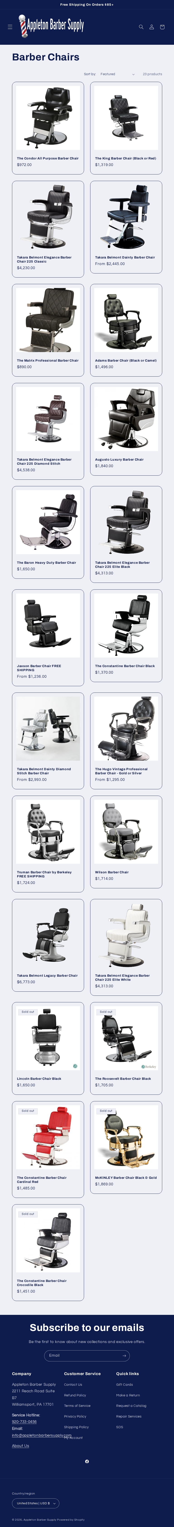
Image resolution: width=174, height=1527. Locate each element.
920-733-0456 (24, 1422)
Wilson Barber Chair (112, 872)
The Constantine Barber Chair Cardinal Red (41, 1180)
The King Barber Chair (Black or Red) (125, 158)
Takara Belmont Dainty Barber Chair (125, 257)
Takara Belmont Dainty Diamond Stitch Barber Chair (44, 771)
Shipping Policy (76, 1427)
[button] (10, 27)
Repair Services (128, 1416)
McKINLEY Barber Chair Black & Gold (126, 1177)
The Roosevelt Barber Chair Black (123, 1078)
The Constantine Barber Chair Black (125, 666)
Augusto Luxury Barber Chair (119, 459)
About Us (20, 1446)
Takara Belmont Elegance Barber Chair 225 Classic (44, 259)
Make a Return (128, 1395)
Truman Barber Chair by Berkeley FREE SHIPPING (44, 874)
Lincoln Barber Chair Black (39, 1078)
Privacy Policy (75, 1416)
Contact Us (73, 1384)
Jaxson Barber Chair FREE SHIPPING (39, 668)
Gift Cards (124, 1384)
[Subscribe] (124, 1355)
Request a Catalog (131, 1406)
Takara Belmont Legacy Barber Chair (47, 975)
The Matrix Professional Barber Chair (48, 360)
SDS (119, 1427)
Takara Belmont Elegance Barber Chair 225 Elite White (122, 977)
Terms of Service (77, 1406)
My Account (73, 1438)
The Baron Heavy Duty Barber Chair (46, 562)
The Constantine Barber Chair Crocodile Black (41, 1283)
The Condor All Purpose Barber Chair (48, 158)
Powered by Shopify (71, 1520)
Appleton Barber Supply (40, 1520)
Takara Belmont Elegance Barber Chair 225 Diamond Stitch (44, 461)
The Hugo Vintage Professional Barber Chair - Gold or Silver (121, 771)
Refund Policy (75, 1395)
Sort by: (90, 74)
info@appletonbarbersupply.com (42, 1435)
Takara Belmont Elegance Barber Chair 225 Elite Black (122, 565)
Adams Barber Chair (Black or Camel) (126, 360)
